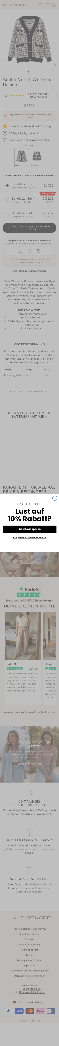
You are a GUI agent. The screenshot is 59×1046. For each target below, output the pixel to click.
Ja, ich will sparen (30, 529)
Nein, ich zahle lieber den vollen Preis (29, 537)
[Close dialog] (54, 498)
